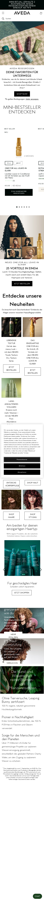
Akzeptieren (22, 472)
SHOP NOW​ (22, 94)
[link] (11, 346)
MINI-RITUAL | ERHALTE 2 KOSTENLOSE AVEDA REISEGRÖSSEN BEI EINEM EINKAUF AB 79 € (22, 5)
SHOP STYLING (33, 515)
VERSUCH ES (12, 663)
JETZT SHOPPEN (21, 593)
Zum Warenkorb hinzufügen (18, 192)
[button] (37, 896)
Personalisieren (22, 459)
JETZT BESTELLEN (22, 284)
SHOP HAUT (32, 483)
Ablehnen (22, 466)
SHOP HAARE (11, 515)
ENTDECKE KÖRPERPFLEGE (12, 484)
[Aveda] (22, 13)
